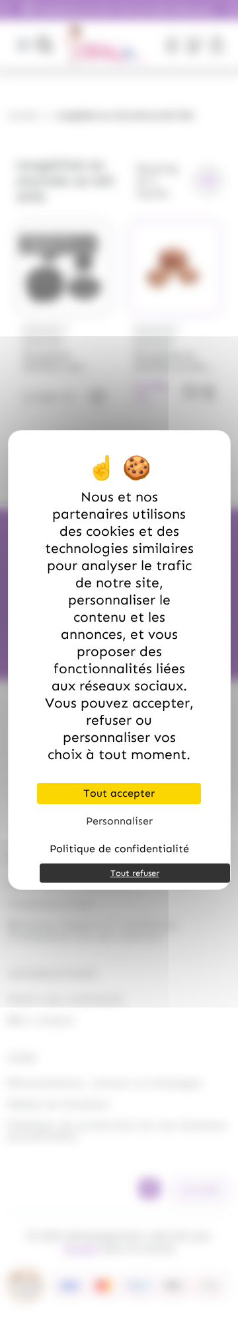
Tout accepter (119, 793)
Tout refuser (134, 873)
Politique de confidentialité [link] (119, 848)
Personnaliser (119, 821)
